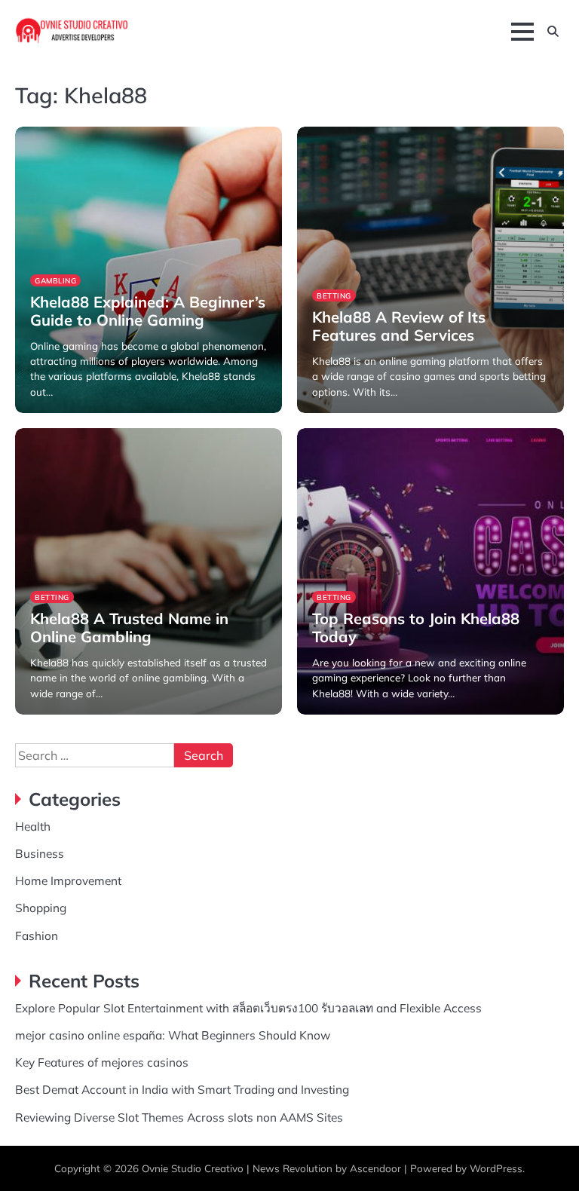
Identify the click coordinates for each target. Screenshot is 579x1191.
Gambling (55, 280)
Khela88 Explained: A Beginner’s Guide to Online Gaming (147, 310)
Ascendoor (375, 1168)
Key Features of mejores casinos (101, 1062)
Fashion (36, 935)
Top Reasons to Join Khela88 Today (415, 627)
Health (33, 826)
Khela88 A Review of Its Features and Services (399, 326)
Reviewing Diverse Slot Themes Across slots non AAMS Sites (179, 1117)
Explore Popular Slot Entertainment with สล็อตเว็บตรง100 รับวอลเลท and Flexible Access (248, 1007)
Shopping (40, 907)
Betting (334, 295)
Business (39, 853)
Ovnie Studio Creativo (193, 1168)
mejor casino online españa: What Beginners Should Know (172, 1035)
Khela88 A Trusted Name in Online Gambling (129, 627)
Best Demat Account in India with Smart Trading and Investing (182, 1089)
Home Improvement (68, 880)
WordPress (496, 1168)
